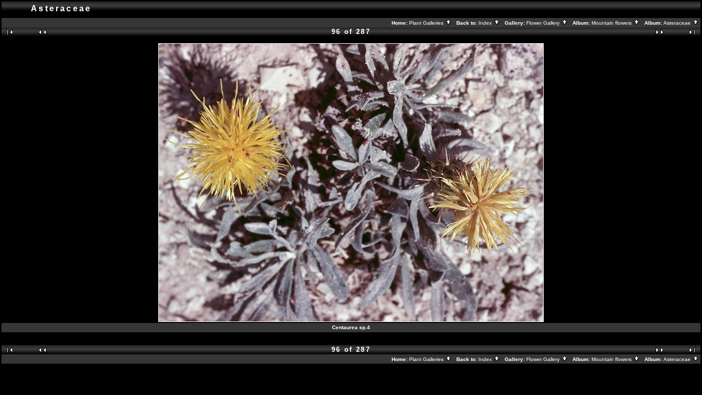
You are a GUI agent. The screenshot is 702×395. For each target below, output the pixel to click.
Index (485, 23)
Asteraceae (677, 23)
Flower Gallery (543, 23)
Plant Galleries (427, 23)
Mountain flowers (612, 23)
